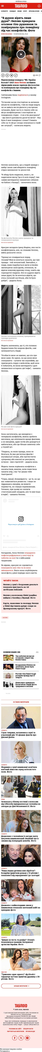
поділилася (23, 95)
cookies (19, 1049)
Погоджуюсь (5, 1051)
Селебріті (4, 11)
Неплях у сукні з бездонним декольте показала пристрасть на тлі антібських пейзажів (20, 587)
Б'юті (25, 11)
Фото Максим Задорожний (7, 242)
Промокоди (30, 1031)
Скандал (12, 11)
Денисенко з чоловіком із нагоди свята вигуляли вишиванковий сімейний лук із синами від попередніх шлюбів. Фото (20, 838)
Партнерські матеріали (15, 1031)
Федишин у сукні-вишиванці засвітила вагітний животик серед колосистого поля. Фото (19, 769)
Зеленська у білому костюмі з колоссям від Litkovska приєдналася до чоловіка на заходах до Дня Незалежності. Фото (20, 804)
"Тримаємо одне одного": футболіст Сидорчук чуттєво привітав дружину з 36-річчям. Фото (20, 976)
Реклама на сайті (15, 1029)
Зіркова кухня (34, 11)
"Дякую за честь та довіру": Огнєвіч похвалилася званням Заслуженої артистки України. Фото (17, 942)
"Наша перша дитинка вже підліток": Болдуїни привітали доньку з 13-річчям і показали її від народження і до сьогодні (20, 873)
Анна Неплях (20, 82)
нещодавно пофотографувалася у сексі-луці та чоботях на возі (18, 555)
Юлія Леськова (6, 34)
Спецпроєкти (28, 1029)
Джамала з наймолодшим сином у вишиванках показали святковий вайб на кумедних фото (20, 907)
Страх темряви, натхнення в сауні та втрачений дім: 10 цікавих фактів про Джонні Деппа (18, 735)
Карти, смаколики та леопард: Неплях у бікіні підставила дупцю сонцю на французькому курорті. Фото (21, 606)
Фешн (19, 11)
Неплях (5, 617)
